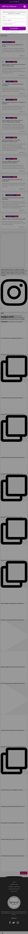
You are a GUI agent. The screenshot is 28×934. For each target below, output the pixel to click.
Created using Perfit (14, 32)
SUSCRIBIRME (14, 28)
